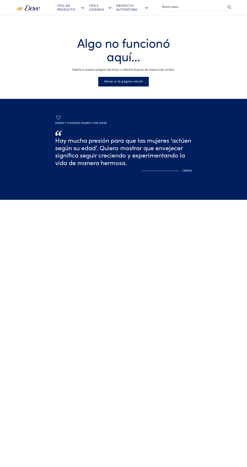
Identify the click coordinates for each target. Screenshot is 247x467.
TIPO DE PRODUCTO (66, 7)
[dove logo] (27, 7)
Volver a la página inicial (123, 81)
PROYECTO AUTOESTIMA (126, 7)
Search (229, 7)
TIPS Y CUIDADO (96, 7)
